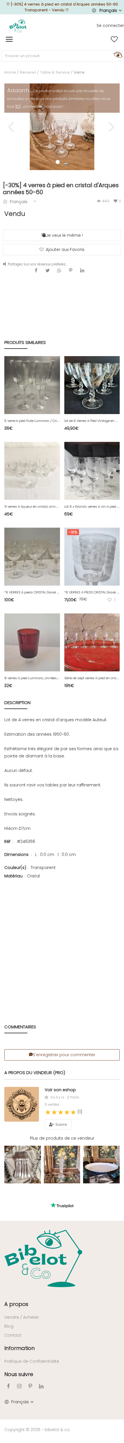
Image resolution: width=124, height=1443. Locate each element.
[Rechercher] (117, 54)
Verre (79, 72)
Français (108, 10)
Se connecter (110, 25)
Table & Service (55, 72)
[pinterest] (30, 1386)
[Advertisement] (62, 943)
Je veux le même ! (64, 235)
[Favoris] (114, 39)
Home (10, 72)
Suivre (60, 1124)
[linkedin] (41, 1386)
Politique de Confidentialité (31, 1361)
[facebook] (8, 1386)
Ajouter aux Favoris (65, 249)
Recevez (28, 72)
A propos (16, 1304)
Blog (9, 1326)
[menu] (9, 39)
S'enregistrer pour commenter (64, 1055)
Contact (12, 1335)
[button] (66, 164)
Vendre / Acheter (21, 1317)
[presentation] (11, 126)
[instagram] (19, 1386)
